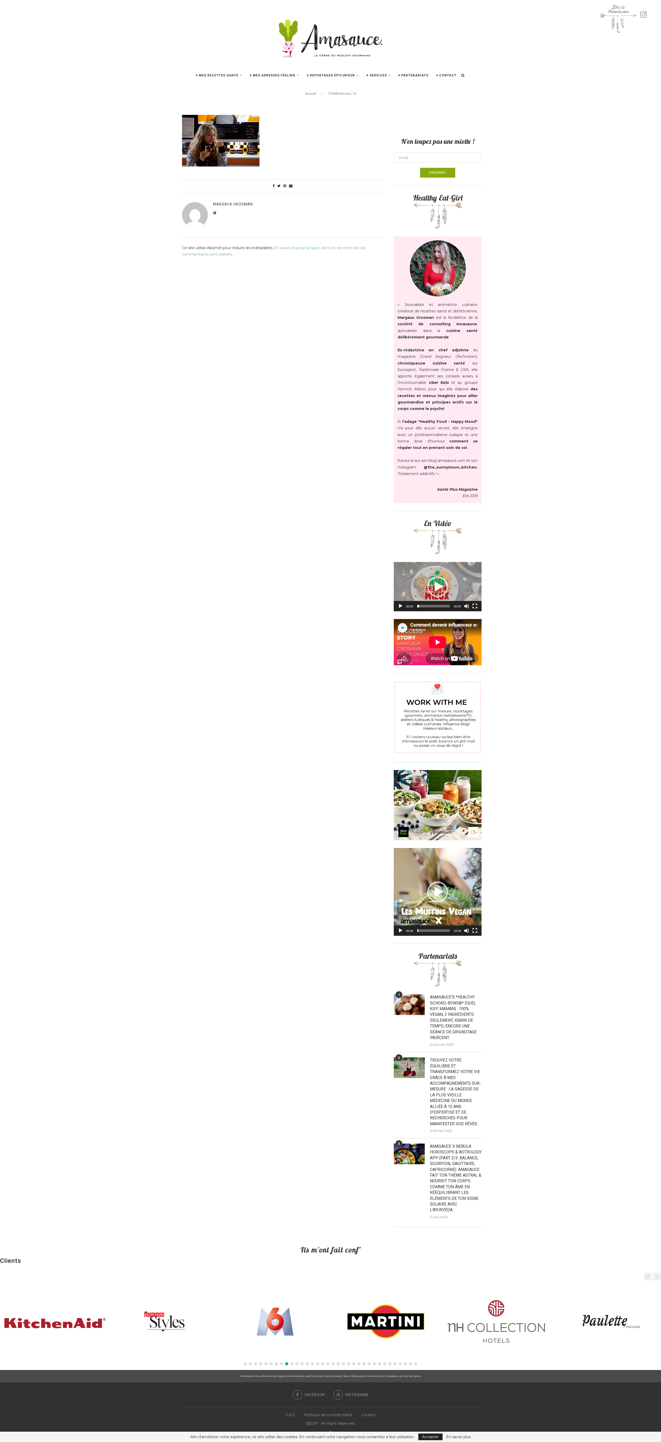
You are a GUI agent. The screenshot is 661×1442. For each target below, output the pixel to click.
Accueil (310, 94)
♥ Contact (446, 75)
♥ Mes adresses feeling (272, 75)
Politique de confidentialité (328, 1415)
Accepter (430, 1437)
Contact (368, 1415)
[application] (438, 586)
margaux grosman (233, 204)
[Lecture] (400, 606)
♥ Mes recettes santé (217, 75)
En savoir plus (458, 1437)
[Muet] (466, 606)
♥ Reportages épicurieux (331, 75)
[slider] (433, 606)
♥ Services (376, 75)
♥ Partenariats (413, 75)
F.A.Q (290, 1415)
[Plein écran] (474, 606)
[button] (437, 586)
